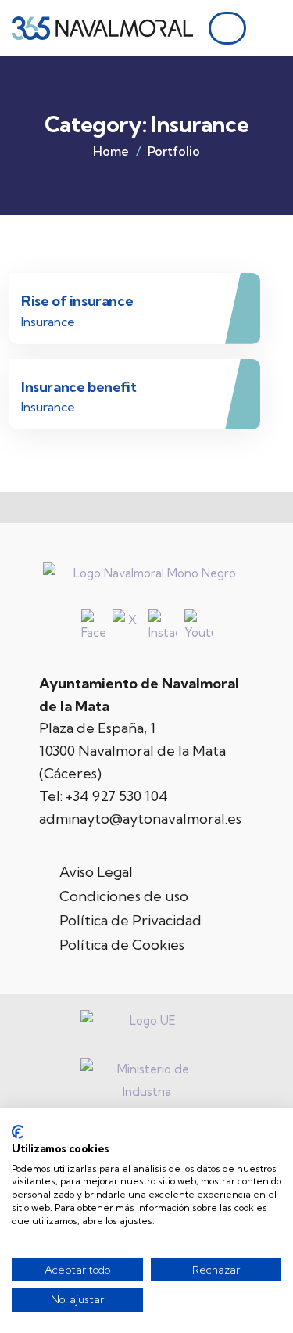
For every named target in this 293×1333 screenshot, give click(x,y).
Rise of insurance (77, 301)
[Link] (271, 32)
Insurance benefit (78, 387)
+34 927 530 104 (117, 796)
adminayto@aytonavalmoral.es (140, 819)
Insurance (48, 321)
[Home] (103, 28)
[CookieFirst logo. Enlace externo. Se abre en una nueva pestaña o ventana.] (17, 1132)
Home (111, 151)
